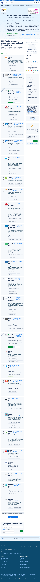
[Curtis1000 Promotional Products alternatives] (6, 226)
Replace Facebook (23, 559)
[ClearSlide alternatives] (6, 262)
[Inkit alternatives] (6, 399)
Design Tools (16, 572)
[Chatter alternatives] (6, 158)
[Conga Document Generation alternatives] (6, 204)
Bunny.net (21, 578)
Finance (17, 575)
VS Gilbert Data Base (32, 98)
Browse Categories (4, 558)
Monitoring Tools (13, 575)
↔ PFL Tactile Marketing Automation (19, 91)
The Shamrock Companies (14, 27)
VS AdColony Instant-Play (33, 97)
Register (35, 0)
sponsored (21, 538)
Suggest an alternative (13, 517)
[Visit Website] (17, 58)
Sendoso (30, 26)
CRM (31, 42)
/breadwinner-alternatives (6, 483)
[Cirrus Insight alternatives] (6, 124)
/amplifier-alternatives (6, 188)
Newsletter (3, 567)
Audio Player (28, 42)
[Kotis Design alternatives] (6, 381)
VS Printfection (31, 88)
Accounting (20, 574)
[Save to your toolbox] (3, 13)
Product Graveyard (23, 564)
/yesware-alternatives (6, 176)
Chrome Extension (4, 561)
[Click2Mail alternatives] (6, 451)
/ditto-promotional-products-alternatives (9, 296)
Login (38, 0)
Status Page (10, 35)
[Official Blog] (14, 35)
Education (22, 575)
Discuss (14, 553)
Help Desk (6, 574)
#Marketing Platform (5, 51)
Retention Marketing (30, 51)
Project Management (5, 575)
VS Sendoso (30, 81)
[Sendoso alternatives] (6, 57)
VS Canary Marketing (32, 91)
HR (28, 574)
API (20, 553)
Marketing (15, 574)
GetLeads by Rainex (11, 30)
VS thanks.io (30, 102)
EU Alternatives (30, 111)
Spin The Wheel (32, 578)
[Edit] (38, 34)
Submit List (3, 565)
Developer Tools (10, 572)
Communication (36, 42)
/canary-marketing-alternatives (7, 277)
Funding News (3, 564)
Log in (4, 529)
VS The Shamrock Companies (31, 86)
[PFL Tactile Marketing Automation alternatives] (3, 10)
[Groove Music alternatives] (6, 141)
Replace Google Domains (25, 567)
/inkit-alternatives (5, 397)
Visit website (10, 33)
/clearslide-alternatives (6, 260)
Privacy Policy (8, 578)
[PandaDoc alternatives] (6, 244)
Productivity (10, 574)
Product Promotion (4, 553)
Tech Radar (22, 558)
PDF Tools (35, 49)
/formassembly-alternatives (7, 498)
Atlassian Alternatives (24, 562)
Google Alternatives (24, 561)
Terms (12, 578)
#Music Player (12, 51)
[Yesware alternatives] (6, 178)
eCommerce (25, 574)
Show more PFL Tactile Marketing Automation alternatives (12, 513)
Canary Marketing (21, 30)
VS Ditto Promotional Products (31, 83)
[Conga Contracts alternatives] (6, 414)
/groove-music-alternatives (7, 139)
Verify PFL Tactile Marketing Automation (28, 34)
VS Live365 (30, 95)
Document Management (32, 44)
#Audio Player (3, 53)
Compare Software (4, 559)
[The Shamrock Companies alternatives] (6, 107)
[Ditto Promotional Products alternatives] (6, 298)
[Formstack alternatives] (6, 432)
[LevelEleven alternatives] (6, 351)
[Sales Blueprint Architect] (6, 90)
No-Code (4, 572)
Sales (36, 51)
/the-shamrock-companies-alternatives (9, 105)
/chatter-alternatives (5, 156)
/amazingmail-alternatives (7, 460)
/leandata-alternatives (6, 317)
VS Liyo (29, 94)
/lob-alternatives (5, 364)
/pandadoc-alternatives (6, 242)
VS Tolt (29, 100)
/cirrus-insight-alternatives (7, 122)
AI (1, 572)
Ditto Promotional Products (32, 29)
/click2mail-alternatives (6, 449)
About (18, 553)
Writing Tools (32, 574)
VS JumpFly (30, 92)
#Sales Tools (18, 51)
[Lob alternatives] (6, 366)
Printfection (34, 26)
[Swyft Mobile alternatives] (6, 474)
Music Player (30, 49)
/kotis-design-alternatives (6, 379)
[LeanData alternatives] (6, 319)
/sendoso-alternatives (6, 55)
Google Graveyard (23, 565)
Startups (13, 0)
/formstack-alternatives (6, 430)
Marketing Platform (32, 47)
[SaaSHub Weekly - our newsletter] (34, 3)
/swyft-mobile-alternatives (7, 472)
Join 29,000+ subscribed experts (32, 143)
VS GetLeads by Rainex (32, 89)
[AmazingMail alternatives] (6, 462)
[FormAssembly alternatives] (6, 499)
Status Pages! (3, 562)
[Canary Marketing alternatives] (6, 279)
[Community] (36, 3)
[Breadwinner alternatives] (6, 485)
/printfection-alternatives (6, 73)
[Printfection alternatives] (6, 75)
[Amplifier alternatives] (6, 190)
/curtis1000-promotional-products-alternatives (10, 224)
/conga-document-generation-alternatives (9, 202)
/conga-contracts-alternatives (7, 413)
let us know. (31, 113)
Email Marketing (32, 45)
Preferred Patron (32, 128)
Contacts (10, 553)
